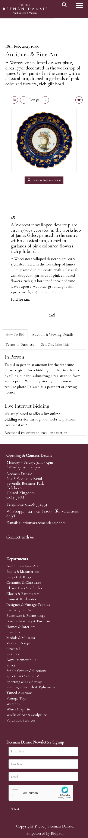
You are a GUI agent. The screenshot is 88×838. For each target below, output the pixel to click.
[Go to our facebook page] (10, 544)
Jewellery (13, 632)
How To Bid (15, 334)
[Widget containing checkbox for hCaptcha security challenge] (41, 793)
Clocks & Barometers (22, 593)
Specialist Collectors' (22, 676)
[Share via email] (52, 315)
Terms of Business (20, 344)
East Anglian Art (19, 610)
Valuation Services (20, 720)
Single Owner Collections (26, 670)
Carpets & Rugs (18, 576)
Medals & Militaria (20, 637)
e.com (42, 522)
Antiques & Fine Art (31, 54)
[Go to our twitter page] (19, 544)
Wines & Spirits (18, 709)
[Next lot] (45, 100)
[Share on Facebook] (17, 315)
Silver (10, 665)
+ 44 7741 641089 (39, 511)
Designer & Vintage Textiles (28, 604)
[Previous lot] (23, 100)
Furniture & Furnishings (25, 615)
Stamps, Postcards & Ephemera (30, 687)
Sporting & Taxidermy (24, 681)
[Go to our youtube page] (37, 544)
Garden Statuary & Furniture (29, 621)
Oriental (13, 648)
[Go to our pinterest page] (28, 544)
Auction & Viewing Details (52, 334)
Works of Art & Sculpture (26, 714)
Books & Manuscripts (22, 571)
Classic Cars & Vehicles (24, 588)
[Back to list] (14, 100)
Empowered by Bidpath (45, 833)
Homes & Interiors (20, 626)
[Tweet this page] (26, 315)
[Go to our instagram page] (44, 315)
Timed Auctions (19, 692)
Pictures (12, 654)
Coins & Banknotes (21, 599)
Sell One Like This (55, 344)
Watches (13, 703)
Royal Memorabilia (21, 659)
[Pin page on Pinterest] (35, 315)
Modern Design (18, 643)
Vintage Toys (16, 698)
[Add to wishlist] (79, 100)
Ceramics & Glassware (23, 582)
